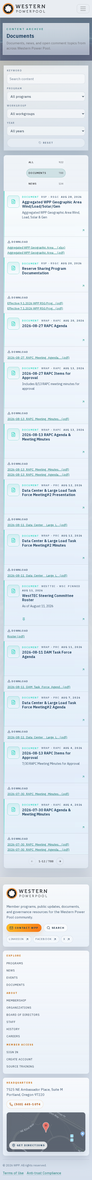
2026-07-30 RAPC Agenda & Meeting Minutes (46, 812)
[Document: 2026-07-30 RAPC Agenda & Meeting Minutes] (13, 809)
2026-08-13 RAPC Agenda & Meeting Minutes (46, 436)
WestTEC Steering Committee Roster (47, 597)
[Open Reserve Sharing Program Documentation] (83, 286)
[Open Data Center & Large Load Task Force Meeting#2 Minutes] (83, 558)
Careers (13, 1036)
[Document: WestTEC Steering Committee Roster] (13, 591)
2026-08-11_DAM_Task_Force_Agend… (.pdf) (38, 687)
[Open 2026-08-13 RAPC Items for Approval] (83, 776)
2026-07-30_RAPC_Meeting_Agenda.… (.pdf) (38, 850)
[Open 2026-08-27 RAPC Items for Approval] (83, 401)
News (10, 970)
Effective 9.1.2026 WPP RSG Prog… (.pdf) (35, 303)
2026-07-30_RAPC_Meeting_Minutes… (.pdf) (38, 794)
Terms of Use (13, 1173)
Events (12, 977)
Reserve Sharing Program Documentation (44, 270)
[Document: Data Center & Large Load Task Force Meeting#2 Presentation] (13, 490)
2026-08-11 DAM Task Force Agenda (47, 654)
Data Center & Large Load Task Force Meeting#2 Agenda (49, 705)
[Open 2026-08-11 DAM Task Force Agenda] (83, 669)
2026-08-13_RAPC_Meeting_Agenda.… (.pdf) (38, 475)
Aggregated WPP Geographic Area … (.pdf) (36, 253)
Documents (15, 984)
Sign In (12, 1052)
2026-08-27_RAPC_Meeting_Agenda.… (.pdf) (38, 358)
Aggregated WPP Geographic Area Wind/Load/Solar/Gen (52, 204)
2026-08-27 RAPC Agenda (44, 326)
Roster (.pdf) (16, 636)
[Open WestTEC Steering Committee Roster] (83, 619)
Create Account (19, 1059)
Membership (16, 1000)
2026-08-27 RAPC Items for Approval (46, 375)
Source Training (20, 1066)
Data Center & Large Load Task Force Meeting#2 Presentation (49, 492)
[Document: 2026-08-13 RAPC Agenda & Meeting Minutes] (13, 434)
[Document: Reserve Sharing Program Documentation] (13, 268)
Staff (11, 1022)
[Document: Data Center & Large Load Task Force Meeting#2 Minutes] (13, 540)
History (13, 1029)
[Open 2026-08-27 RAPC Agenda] (83, 340)
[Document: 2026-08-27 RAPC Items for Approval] (13, 373)
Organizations (18, 1007)
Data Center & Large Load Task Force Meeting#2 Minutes (49, 543)
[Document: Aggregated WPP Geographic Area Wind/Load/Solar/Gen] (13, 202)
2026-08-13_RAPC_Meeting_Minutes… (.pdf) (38, 419)
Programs (14, 963)
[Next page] (60, 861)
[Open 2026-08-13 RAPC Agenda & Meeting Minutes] (83, 452)
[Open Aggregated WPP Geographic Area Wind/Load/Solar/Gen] (83, 230)
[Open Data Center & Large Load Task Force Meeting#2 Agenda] (83, 720)
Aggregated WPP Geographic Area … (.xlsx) (36, 247)
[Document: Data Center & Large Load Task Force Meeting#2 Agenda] (13, 702)
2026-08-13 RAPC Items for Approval (46, 755)
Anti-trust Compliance (44, 1173)
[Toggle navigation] (83, 8)
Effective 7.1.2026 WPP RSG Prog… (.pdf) (35, 308)
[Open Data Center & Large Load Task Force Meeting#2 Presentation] (83, 507)
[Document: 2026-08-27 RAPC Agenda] (13, 324)
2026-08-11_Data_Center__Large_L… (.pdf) (37, 525)
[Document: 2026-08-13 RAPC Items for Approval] (13, 753)
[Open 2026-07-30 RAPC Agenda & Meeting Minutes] (83, 827)
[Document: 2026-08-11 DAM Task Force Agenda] (13, 652)
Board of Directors (23, 1014)
